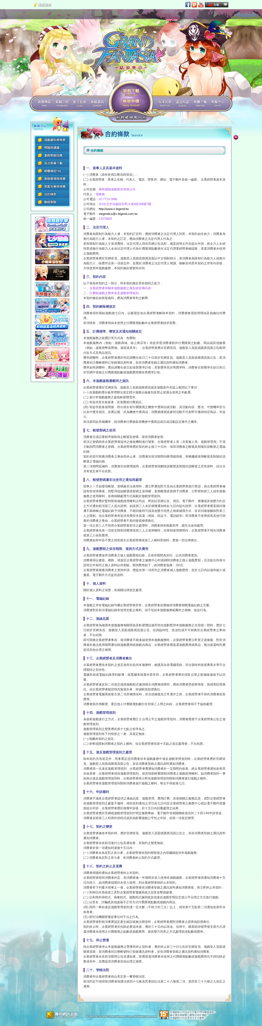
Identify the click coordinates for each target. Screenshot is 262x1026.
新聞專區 (44, 103)
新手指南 (79, 103)
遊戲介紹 (62, 103)
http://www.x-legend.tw (114, 209)
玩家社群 (165, 103)
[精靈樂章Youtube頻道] (201, 4)
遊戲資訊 (97, 103)
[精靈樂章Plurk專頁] (194, 5)
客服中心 (217, 103)
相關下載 (200, 103)
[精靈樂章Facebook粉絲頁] (188, 4)
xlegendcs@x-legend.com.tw (118, 213)
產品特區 (182, 103)
